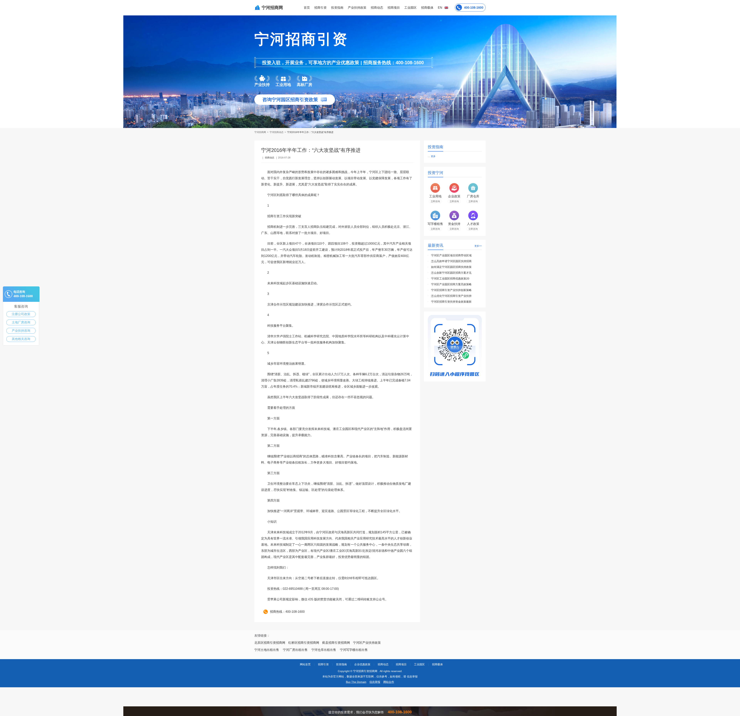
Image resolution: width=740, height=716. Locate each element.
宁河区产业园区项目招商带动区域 (451, 255)
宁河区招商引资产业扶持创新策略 (451, 290)
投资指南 (337, 7)
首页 (307, 7)
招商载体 (437, 664)
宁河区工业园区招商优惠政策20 (450, 278)
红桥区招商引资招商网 (303, 642)
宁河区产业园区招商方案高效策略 (451, 284)
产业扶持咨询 (21, 330)
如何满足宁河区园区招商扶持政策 (451, 266)
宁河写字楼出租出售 (354, 649)
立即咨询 (435, 201)
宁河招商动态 (276, 132)
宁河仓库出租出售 (323, 649)
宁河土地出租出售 (266, 649)
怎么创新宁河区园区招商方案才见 (451, 272)
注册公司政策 (21, 314)
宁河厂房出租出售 (295, 649)
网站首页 (305, 664)
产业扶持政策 (357, 7)
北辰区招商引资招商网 (269, 642)
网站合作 (388, 681)
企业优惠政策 (362, 664)
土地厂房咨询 (21, 322)
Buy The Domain (356, 681)
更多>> (478, 246)
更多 (433, 156)
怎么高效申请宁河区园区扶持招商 (451, 261)
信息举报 (374, 681)
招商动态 (377, 7)
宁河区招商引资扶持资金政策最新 (451, 301)
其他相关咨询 (21, 339)
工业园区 (410, 7)
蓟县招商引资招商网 (336, 642)
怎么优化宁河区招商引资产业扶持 (451, 295)
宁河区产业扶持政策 (367, 642)
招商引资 (320, 7)
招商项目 (394, 7)
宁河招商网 (260, 132)
